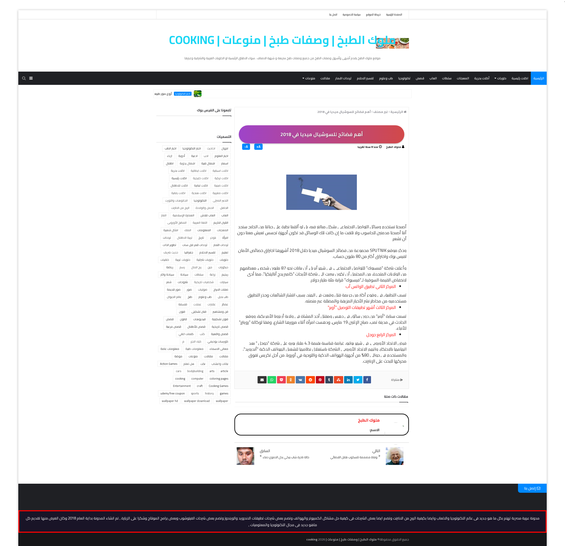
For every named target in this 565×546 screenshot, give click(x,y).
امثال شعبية (170, 230)
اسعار (224, 163)
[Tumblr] (329, 379)
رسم (182, 267)
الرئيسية (538, 78)
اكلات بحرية (178, 170)
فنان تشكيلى (198, 311)
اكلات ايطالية (198, 170)
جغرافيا (188, 252)
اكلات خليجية (200, 178)
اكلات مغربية (220, 193)
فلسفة (182, 304)
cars (178, 371)
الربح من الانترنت (180, 207)
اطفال (169, 163)
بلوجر (213, 237)
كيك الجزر (195, 341)
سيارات (224, 282)
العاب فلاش (207, 215)
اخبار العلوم (221, 155)
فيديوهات (199, 319)
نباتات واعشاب (219, 363)
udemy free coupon (172, 393)
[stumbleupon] (338, 379)
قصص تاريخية (220, 326)
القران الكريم (220, 222)
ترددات (167, 237)
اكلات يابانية (178, 193)
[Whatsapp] (271, 379)
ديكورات (223, 267)
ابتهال (224, 148)
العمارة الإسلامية (183, 215)
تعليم (225, 252)
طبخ (190, 296)
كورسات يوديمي (217, 341)
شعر (168, 282)
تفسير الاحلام (365, 78)
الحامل (224, 207)
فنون (182, 311)
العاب (433, 78)
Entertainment (182, 385)
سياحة (184, 274)
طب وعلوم (386, 78)
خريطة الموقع (373, 14)
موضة (178, 356)
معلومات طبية (194, 348)
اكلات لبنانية (201, 185)
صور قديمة (174, 289)
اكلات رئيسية (520, 78)
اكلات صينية (221, 185)
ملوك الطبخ (393, 146)
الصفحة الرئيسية (394, 14)
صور (189, 289)
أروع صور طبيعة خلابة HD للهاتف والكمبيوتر (157, 93)
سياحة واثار (167, 274)
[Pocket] (281, 379)
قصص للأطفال (196, 326)
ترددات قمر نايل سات (194, 244)
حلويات (501, 78)
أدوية (181, 155)
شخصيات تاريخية (204, 282)
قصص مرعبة (173, 326)
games (224, 393)
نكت (202, 363)
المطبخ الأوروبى (176, 222)
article (224, 371)
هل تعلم (188, 363)
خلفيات (164, 259)
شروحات (183, 282)
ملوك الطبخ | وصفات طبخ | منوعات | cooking (282, 40)
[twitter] (358, 379)
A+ (258, 147)
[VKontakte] (300, 379)
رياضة (169, 267)
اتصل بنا (333, 14)
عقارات (211, 304)
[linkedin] (348, 379)
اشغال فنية (208, 163)
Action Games (168, 363)
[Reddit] (310, 379)
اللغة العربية (200, 222)
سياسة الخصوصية (352, 14)
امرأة (225, 237)
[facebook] (367, 379)
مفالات (223, 356)
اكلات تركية (221, 178)
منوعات (310, 78)
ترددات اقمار (343, 78)
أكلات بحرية (481, 78)
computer (197, 378)
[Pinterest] (320, 379)
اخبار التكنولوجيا (195, 94)
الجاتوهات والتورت (176, 200)
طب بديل (223, 296)
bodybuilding (195, 371)
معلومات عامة (169, 348)
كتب (202, 334)
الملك (187, 230)
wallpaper (222, 400)
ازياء (169, 155)
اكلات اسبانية (220, 170)
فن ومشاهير (220, 311)
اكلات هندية (199, 193)
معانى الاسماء (219, 348)
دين (210, 267)
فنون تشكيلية (220, 319)
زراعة (212, 274)
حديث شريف (170, 252)
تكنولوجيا (404, 78)
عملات (197, 304)
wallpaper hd (170, 400)
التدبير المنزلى (220, 200)
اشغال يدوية (187, 163)
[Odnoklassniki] (291, 379)
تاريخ (201, 237)
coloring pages (219, 378)
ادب (206, 155)
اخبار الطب (170, 148)
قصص (420, 78)
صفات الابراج (220, 289)
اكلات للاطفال (179, 185)
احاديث (211, 148)
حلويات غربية (182, 259)
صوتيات (202, 289)
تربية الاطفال (184, 237)
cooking (180, 378)
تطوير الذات (169, 244)
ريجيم (225, 274)
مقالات (325, 78)
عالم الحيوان (174, 296)
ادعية (194, 155)
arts (211, 371)
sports (195, 393)
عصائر (225, 304)
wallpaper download (197, 400)
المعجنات (463, 78)
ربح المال (196, 267)
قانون (183, 319)
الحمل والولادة (205, 207)
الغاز (163, 215)
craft (200, 385)
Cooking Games (218, 385)
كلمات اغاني (186, 334)
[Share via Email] (262, 379)
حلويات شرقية (204, 259)
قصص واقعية (219, 334)
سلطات (447, 78)
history (209, 393)
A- (246, 147)
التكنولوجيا (200, 200)
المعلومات (204, 230)
